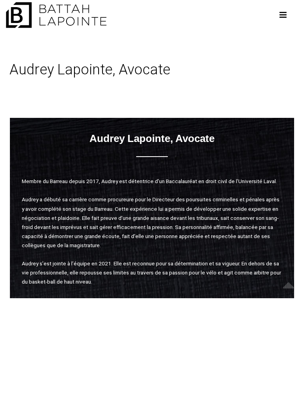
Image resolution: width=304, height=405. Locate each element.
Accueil (20, 93)
